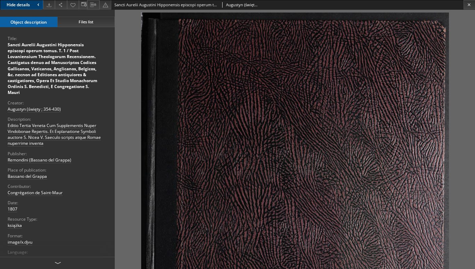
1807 (12, 209)
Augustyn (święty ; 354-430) (34, 109)
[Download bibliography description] (93, 5)
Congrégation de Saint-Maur (35, 193)
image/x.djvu (20, 242)
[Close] (469, 4)
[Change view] (83, 4)
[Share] (61, 4)
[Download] (49, 4)
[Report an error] (105, 4)
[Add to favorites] (73, 4)
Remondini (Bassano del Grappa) (39, 160)
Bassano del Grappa (27, 176)
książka (15, 225)
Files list (86, 21)
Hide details (18, 5)
